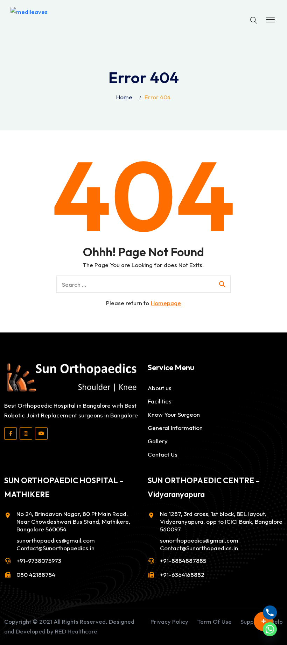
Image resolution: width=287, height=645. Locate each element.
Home (124, 97)
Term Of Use (214, 621)
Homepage (166, 303)
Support (251, 621)
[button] (270, 20)
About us (160, 388)
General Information (175, 427)
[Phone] (270, 612)
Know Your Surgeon (174, 414)
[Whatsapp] (270, 629)
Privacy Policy (169, 621)
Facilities (160, 401)
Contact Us (162, 454)
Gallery (158, 441)
